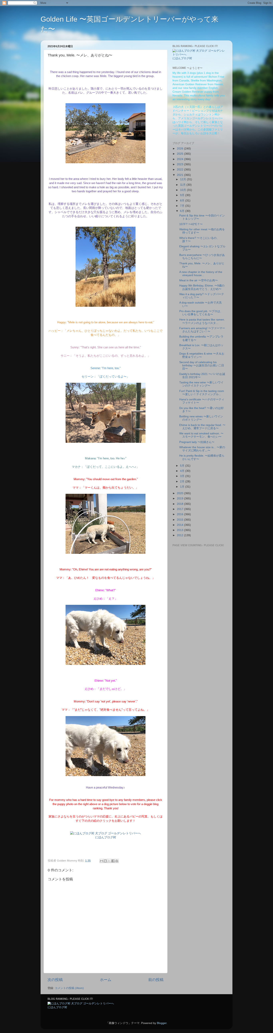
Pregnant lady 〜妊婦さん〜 (196, 442)
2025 (180, 153)
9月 (182, 195)
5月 (182, 465)
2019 (180, 498)
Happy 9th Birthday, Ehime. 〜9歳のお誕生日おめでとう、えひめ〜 (201, 287)
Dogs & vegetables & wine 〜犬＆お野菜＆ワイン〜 (201, 355)
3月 (182, 476)
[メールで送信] (102, 861)
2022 (180, 169)
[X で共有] (109, 861)
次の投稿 (55, 980)
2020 (180, 493)
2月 (182, 481)
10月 (183, 189)
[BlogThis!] (105, 861)
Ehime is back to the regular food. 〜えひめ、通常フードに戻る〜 (202, 427)
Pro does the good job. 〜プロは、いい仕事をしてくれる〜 (201, 313)
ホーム (105, 980)
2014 (180, 524)
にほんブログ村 (105, 837)
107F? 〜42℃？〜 (191, 224)
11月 (183, 184)
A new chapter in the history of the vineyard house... (200, 274)
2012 (180, 535)
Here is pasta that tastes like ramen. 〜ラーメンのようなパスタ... (202, 321)
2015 (180, 519)
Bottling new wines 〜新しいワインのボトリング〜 (201, 418)
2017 (180, 509)
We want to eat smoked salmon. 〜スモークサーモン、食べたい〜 (201, 435)
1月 (182, 486)
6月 (182, 210)
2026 (180, 148)
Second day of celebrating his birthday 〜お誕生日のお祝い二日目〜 (201, 365)
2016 (180, 514)
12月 (183, 179)
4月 (182, 470)
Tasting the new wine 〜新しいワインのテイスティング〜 (201, 384)
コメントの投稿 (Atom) (69, 988)
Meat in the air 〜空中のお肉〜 (198, 280)
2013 (180, 530)
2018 (180, 503)
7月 (182, 205)
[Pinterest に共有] (117, 861)
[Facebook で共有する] (113, 861)
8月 (182, 200)
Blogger (161, 1023)
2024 (180, 159)
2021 (180, 174)
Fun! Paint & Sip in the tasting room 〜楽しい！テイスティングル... (201, 393)
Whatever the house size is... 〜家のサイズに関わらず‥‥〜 (202, 449)
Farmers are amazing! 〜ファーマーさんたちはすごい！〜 (202, 330)
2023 (180, 164)
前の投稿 (155, 980)
